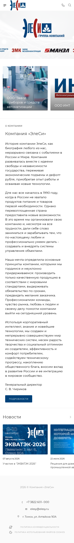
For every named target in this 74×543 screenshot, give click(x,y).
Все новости (70, 417)
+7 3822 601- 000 (37, 502)
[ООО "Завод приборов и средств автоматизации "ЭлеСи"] (25, 88)
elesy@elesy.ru (39, 509)
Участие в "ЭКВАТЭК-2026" (19, 463)
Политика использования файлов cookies (40, 532)
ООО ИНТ (62, 105)
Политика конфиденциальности (39, 527)
